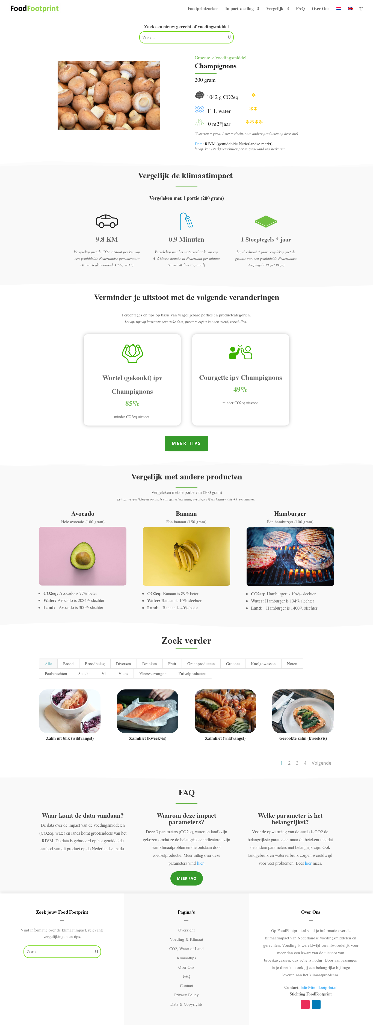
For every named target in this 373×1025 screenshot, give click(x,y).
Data (199, 143)
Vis (104, 673)
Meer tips (186, 443)
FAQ (300, 9)
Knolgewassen (263, 663)
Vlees (123, 673)
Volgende (321, 763)
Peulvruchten (56, 673)
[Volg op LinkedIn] (316, 1004)
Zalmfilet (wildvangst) (225, 738)
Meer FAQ (186, 878)
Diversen (123, 663)
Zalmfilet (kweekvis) (147, 738)
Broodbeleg (95, 663)
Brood (68, 663)
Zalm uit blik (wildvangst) (70, 738)
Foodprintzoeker (203, 9)
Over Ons (320, 9)
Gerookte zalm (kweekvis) (303, 738)
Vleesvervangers (153, 673)
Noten (292, 663)
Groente (233, 663)
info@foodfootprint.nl (319, 987)
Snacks (84, 673)
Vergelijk (274, 9)
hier (200, 863)
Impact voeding (239, 9)
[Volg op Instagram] (305, 1004)
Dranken (149, 663)
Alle (48, 663)
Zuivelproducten (192, 673)
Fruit (172, 663)
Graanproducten (201, 663)
